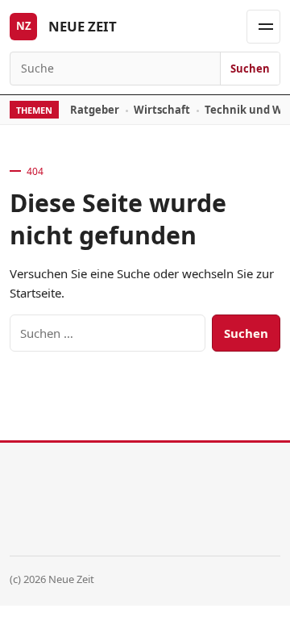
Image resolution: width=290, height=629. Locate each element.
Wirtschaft (162, 109)
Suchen (250, 68)
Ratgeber (94, 109)
